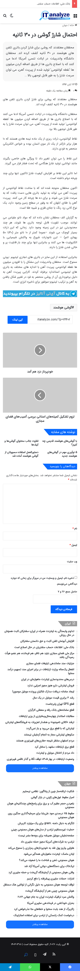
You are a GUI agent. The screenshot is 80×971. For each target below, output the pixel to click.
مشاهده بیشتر (40, 768)
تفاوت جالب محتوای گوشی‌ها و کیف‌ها (21, 443)
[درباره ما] (26, 954)
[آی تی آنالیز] (54, 16)
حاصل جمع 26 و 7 (67, 592)
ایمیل (73, 545)
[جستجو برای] (5, 17)
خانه (72, 25)
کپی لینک (17, 320)
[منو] (75, 17)
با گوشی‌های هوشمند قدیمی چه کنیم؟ (59, 443)
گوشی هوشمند (62, 307)
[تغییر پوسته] (12, 17)
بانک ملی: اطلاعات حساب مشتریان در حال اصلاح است (42, 4)
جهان (65, 25)
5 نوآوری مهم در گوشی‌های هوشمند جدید (62, 454)
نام (74, 529)
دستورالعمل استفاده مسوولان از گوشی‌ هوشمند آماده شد (21, 454)
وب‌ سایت (72, 562)
